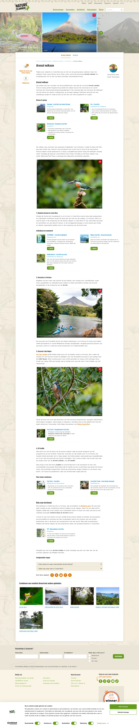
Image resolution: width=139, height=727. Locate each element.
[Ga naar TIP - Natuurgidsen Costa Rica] (41, 533)
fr (123, 3)
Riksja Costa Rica (83, 424)
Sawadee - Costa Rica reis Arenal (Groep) (58, 104)
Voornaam (19, 653)
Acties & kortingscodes (23, 686)
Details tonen (101, 723)
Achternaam (44, 653)
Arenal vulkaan (66, 55)
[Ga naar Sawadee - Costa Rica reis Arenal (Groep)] (41, 108)
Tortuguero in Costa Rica (54, 607)
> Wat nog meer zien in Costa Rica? (50, 568)
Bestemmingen (58, 9)
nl (121, 3)
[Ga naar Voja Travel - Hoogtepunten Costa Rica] (41, 433)
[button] (38, 33)
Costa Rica (23, 607)
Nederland (95, 655)
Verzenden (118, 656)
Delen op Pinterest (94, 15)
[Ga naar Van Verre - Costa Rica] (41, 485)
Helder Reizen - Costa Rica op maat (57, 254)
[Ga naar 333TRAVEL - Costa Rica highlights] (41, 238)
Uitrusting (46, 678)
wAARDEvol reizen (21, 680)
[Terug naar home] (22, 6)
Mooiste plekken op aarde (24, 678)
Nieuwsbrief (98, 3)
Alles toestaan (123, 706)
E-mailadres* (68, 653)
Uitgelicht (107, 3)
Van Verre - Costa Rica (53, 481)
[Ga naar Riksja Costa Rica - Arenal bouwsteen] (84, 238)
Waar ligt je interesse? (97, 653)
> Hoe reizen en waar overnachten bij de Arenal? (55, 564)
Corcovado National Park (28, 631)
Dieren (101, 9)
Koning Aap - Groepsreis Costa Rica (57, 124)
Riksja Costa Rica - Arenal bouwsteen (101, 235)
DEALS (84, 3)
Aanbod (75, 55)
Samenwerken (76, 680)
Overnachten (70, 9)
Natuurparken (92, 9)
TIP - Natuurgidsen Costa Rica (55, 529)
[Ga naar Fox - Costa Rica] (84, 108)
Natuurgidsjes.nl (20, 683)
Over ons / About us (78, 683)
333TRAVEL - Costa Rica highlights (57, 235)
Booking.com (86, 506)
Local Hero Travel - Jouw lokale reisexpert (102, 481)
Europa (94, 658)
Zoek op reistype (49, 680)
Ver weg (94, 661)
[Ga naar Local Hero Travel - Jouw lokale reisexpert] (84, 485)
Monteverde (74, 607)
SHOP (90, 3)
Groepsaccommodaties (51, 683)
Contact (73, 678)
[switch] (55, 723)
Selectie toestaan (123, 712)
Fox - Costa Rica (94, 104)
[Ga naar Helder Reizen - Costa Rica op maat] (41, 258)
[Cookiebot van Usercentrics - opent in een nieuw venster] (12, 723)
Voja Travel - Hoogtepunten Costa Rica (58, 429)
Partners (116, 3)
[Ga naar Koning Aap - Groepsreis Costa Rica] (41, 127)
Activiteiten (81, 9)
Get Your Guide (41, 354)
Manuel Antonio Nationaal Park (107, 607)
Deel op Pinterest (100, 161)
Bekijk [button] (51, 118)
